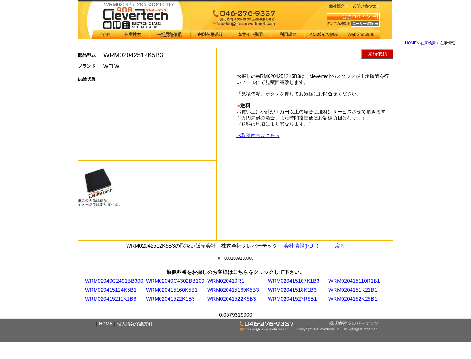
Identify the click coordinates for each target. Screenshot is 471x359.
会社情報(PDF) (301, 246)
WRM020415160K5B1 (172, 290)
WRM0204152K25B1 (352, 299)
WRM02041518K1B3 (292, 290)
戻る (340, 246)
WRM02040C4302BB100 (175, 281)
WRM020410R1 (225, 281)
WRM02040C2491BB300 (114, 281)
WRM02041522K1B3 (170, 299)
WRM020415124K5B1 (110, 290)
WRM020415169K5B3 (233, 290)
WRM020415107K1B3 (293, 281)
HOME (411, 43)
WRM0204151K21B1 (352, 290)
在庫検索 (428, 43)
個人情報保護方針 (135, 323)
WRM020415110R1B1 (354, 281)
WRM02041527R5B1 (292, 299)
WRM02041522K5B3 (231, 299)
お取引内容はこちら (258, 135)
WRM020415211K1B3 (110, 299)
